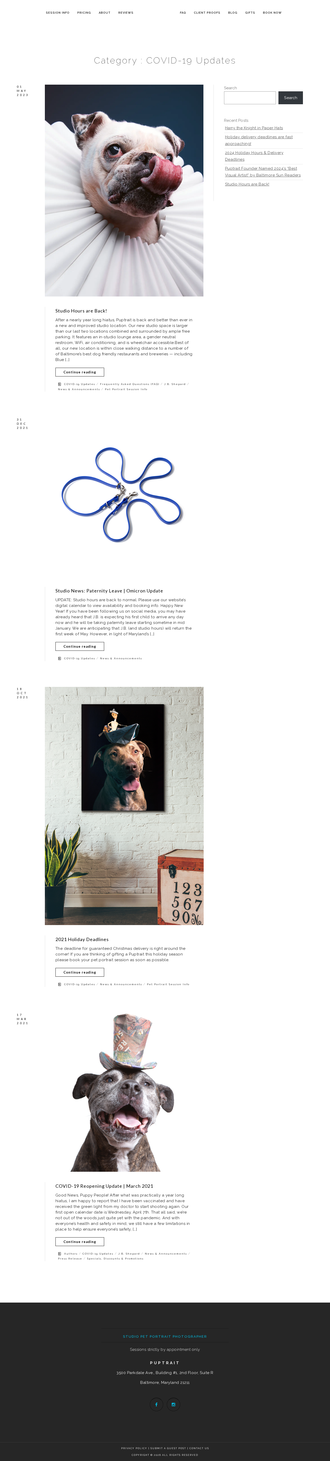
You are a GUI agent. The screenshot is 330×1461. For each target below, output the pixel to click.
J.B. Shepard (175, 384)
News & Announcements (79, 389)
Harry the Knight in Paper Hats (254, 128)
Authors (71, 1253)
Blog (232, 12)
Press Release (70, 1258)
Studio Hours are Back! (81, 311)
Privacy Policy (134, 1448)
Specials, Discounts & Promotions (115, 1258)
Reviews (126, 12)
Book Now (272, 12)
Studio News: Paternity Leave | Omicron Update (109, 590)
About (105, 12)
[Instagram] (173, 1404)
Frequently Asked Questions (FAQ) (129, 384)
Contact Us (199, 1448)
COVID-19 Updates (79, 384)
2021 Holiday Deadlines (82, 939)
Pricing (84, 12)
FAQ (183, 12)
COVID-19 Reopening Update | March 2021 (104, 1186)
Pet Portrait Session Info (126, 389)
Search (230, 88)
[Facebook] (156, 1404)
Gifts (250, 12)
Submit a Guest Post (169, 1448)
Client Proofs (207, 12)
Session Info (58, 12)
